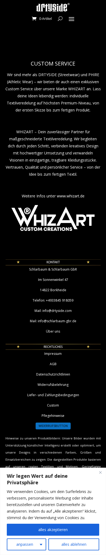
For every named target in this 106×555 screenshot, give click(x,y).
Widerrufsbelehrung (53, 384)
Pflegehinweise (53, 415)
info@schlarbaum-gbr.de (57, 321)
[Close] (100, 472)
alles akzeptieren (53, 529)
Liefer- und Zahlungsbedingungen (53, 395)
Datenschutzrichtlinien (53, 374)
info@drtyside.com (57, 310)
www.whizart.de (71, 196)
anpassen (24, 544)
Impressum (53, 353)
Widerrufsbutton (53, 426)
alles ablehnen (73, 544)
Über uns (53, 331)
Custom (53, 405)
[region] (53, 511)
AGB (53, 364)
